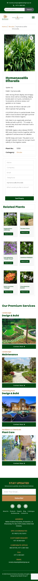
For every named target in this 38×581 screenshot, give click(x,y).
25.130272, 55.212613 (19, 533)
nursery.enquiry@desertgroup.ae (19, 562)
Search (29, 9)
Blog (24, 511)
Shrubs (11, 27)
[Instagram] (19, 506)
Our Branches (15, 513)
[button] (33, 17)
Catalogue (31, 511)
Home (4, 27)
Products (12, 511)
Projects (19, 511)
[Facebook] (12, 506)
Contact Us (24, 513)
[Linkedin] (26, 506)
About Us (5, 511)
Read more (8, 234)
